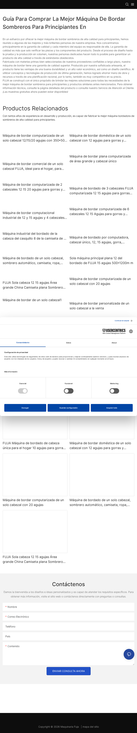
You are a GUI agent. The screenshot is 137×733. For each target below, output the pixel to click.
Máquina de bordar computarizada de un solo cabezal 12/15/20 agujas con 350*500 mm (35, 138)
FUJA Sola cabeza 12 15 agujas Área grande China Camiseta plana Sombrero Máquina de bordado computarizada (33, 285)
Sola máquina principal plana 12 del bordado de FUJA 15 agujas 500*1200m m (101, 260)
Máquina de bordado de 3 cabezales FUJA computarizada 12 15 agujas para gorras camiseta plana (101, 191)
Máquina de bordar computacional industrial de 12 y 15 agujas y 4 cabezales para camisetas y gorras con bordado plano (33, 215)
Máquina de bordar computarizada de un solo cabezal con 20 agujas (100, 281)
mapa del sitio (91, 726)
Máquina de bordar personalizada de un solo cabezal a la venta (99, 305)
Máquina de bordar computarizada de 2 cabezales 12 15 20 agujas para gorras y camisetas (33, 187)
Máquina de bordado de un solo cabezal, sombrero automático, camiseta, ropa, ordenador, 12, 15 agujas (33, 260)
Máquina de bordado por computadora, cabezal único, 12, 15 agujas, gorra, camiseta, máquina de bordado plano (99, 240)
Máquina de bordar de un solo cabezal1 (32, 300)
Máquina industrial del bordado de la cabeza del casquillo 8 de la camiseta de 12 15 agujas (35, 236)
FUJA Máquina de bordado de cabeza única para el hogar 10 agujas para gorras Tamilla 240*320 (34, 445)
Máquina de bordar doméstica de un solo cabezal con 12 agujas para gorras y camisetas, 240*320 (100, 138)
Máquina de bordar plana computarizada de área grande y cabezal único (100, 158)
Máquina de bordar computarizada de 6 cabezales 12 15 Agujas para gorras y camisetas (99, 211)
